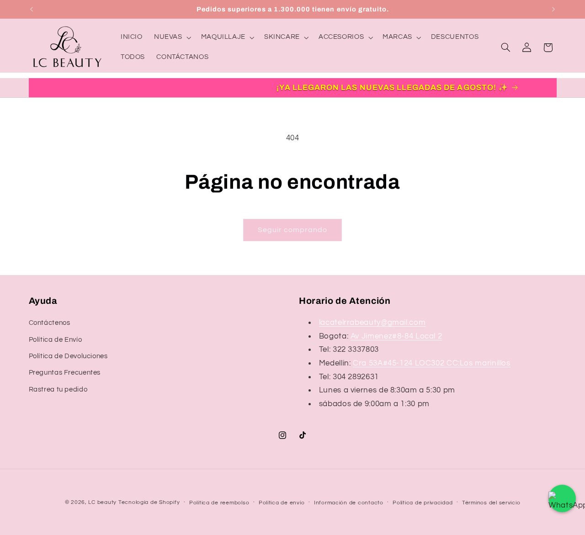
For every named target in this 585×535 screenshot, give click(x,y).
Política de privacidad (422, 502)
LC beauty (102, 502)
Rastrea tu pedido (58, 389)
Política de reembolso (219, 502)
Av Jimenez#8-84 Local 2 (396, 336)
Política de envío (282, 502)
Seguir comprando (293, 229)
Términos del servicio (491, 502)
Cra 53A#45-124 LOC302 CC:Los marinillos (432, 363)
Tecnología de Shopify (149, 502)
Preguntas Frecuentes (65, 372)
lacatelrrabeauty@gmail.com (372, 322)
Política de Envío (55, 339)
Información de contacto (348, 502)
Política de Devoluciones (68, 356)
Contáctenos (49, 322)
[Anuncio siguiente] (553, 9)
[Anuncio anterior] (31, 9)
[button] (171, 37)
